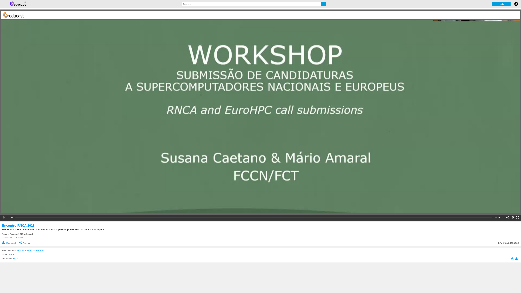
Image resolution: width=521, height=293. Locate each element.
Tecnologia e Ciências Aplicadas (30, 250)
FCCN (15, 258)
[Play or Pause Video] (4, 217)
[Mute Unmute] (507, 217)
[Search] (323, 4)
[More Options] (513, 217)
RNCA (11, 254)
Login (501, 4)
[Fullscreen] (518, 217)
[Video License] (515, 259)
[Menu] (4, 4)
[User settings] (516, 4)
